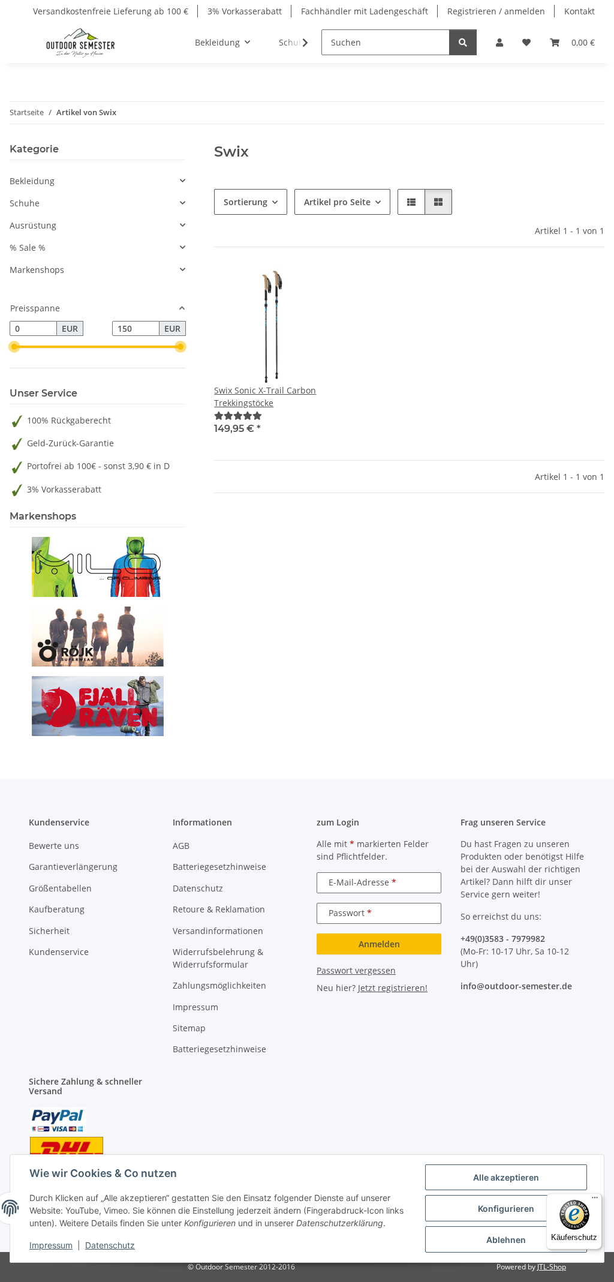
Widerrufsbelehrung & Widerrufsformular (218, 958)
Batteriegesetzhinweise (219, 866)
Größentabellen (60, 888)
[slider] (14, 347)
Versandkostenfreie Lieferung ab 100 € (110, 11)
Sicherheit (49, 930)
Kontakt (579, 11)
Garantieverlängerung (73, 866)
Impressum (51, 1245)
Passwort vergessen (356, 970)
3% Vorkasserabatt (244, 11)
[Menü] (595, 1200)
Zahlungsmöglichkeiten (219, 985)
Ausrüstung (33, 225)
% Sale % (28, 247)
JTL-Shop (551, 1267)
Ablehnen (506, 1240)
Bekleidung (32, 181)
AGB (181, 845)
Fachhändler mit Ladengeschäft (364, 11)
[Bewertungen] (238, 415)
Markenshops (37, 269)
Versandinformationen (218, 930)
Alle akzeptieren (506, 1177)
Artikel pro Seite (337, 202)
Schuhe (25, 203)
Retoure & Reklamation (219, 909)
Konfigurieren (506, 1208)
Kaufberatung (57, 909)
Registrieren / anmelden (496, 11)
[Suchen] (463, 42)
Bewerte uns (54, 845)
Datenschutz (110, 1245)
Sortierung (245, 202)
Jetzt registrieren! (393, 987)
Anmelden (379, 944)
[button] (499, 42)
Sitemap (189, 1028)
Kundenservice (59, 951)
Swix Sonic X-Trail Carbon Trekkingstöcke (265, 397)
